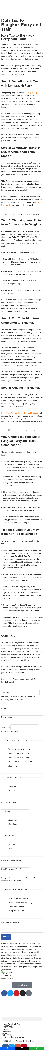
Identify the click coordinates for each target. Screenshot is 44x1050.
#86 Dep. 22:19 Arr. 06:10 (19, 753)
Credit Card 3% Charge (18, 898)
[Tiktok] (29, 993)
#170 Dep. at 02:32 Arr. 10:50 (20, 762)
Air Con (12, 845)
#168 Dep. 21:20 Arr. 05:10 (19, 749)
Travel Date (5, 727)
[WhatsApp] (36, 1048)
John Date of (6, 692)
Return (12, 791)
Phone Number (7, 717)
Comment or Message (10, 922)
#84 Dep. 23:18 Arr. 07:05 (19, 758)
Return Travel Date (8, 802)
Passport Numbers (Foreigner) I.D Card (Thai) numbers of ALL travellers (19, 879)
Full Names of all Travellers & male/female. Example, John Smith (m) (18, 698)
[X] (22, 1048)
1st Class (13, 820)
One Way (13, 786)
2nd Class (13, 824)
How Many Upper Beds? (11, 860)
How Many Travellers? (10, 732)
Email (4, 708)
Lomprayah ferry (30, 93)
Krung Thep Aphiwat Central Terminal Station (19, 413)
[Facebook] (4, 993)
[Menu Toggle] (22, 14)
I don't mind (13, 766)
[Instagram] (23, 993)
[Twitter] (10, 993)
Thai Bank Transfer (16, 907)
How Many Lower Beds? (11, 869)
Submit (6, 936)
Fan (10, 849)
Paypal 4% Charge (16, 911)
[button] (22, 1019)
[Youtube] (16, 993)
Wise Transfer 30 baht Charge (21, 903)
